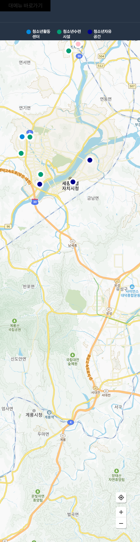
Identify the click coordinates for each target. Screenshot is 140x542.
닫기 (128, 12)
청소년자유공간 (102, 33)
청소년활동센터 (41, 33)
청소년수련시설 (72, 33)
